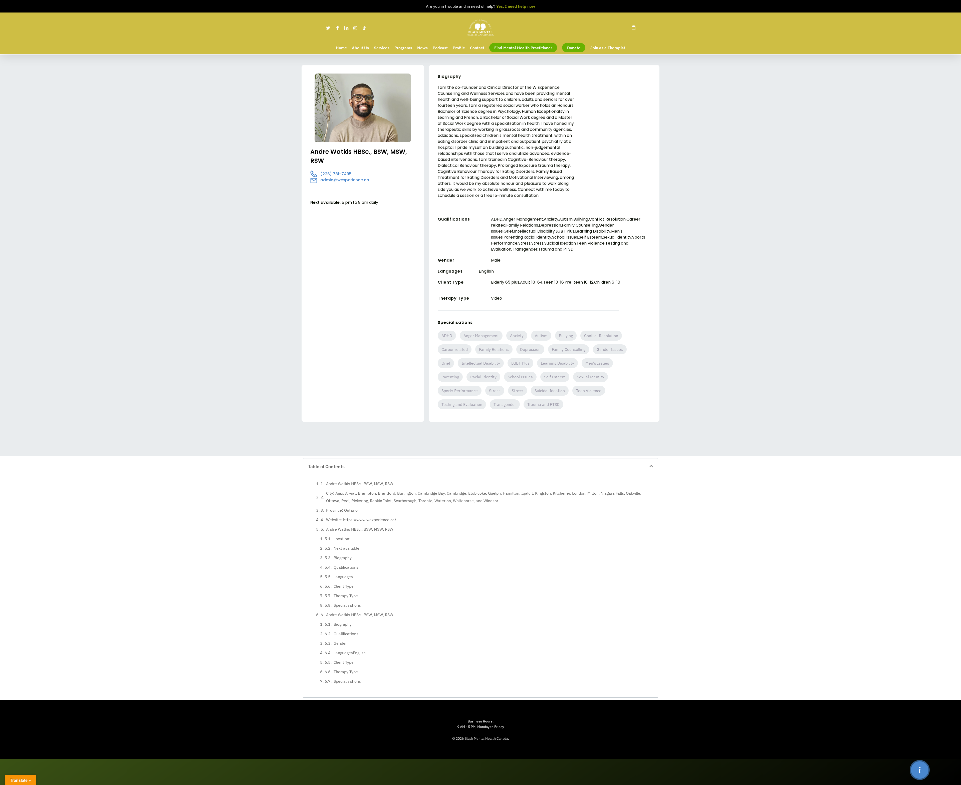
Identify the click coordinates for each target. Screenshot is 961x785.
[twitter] (328, 28)
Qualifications (346, 567)
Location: (342, 538)
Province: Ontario (342, 510)
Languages (343, 576)
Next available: (347, 548)
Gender (340, 643)
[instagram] (355, 28)
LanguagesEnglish (350, 652)
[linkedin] (346, 28)
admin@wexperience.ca (344, 180)
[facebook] (337, 28)
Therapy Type (346, 595)
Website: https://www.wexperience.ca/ (361, 519)
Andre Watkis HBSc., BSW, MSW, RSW (359, 483)
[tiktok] (364, 28)
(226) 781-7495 (336, 174)
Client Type (344, 586)
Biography (343, 557)
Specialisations (347, 605)
